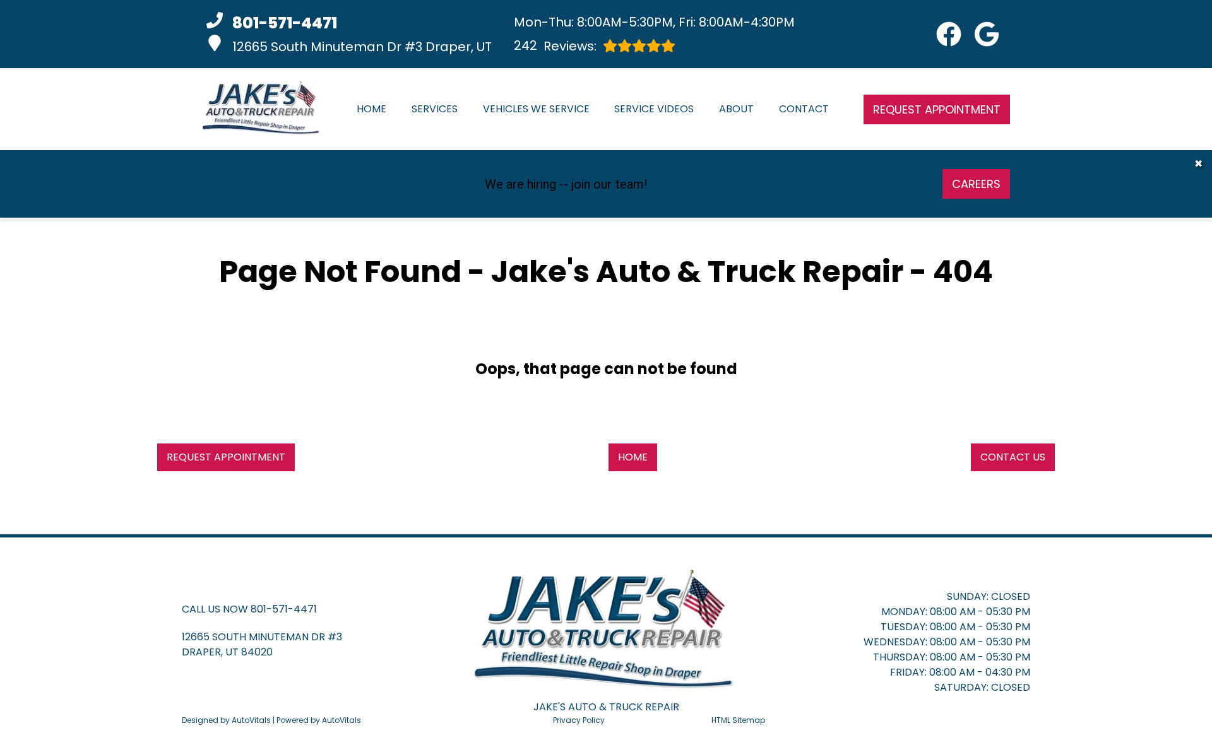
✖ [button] (1198, 163)
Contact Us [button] (1012, 457)
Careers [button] (976, 184)
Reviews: (555, 46)
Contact (804, 109)
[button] (948, 34)
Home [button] (633, 457)
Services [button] (435, 109)
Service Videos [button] (654, 109)
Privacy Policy (579, 720)
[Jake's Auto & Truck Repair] (262, 109)
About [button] (736, 109)
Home (371, 109)
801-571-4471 (284, 609)
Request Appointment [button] (937, 109)
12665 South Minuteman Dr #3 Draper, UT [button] (362, 47)
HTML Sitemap (738, 720)
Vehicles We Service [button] (536, 109)
